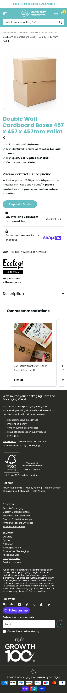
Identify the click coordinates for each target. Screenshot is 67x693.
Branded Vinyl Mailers (14, 526)
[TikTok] (41, 604)
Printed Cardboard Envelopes (18, 522)
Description (13, 293)
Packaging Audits (12, 547)
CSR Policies (39, 491)
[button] (6, 352)
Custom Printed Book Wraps (17, 519)
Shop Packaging (5, 13)
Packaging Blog (11, 554)
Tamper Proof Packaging (16, 551)
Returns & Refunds (12, 487)
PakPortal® (8, 544)
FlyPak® (6, 540)
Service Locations (12, 562)
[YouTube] (19, 605)
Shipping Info (10, 491)
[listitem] (33, 353)
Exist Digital (54, 677)
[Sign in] (56, 13)
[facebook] (26, 605)
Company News (11, 558)
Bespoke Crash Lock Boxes (16, 515)
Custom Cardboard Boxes (17, 511)
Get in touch (9, 441)
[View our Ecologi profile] (13, 269)
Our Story (7, 536)
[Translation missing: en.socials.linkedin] (49, 604)
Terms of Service (51, 487)
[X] (34, 605)
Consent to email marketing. (23, 631)
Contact (24, 491)
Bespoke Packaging (13, 508)
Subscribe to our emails (18, 617)
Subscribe (60, 624)
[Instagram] (4, 604)
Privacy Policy (33, 487)
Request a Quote (20, 204)
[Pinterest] (11, 604)
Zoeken (60, 22)
